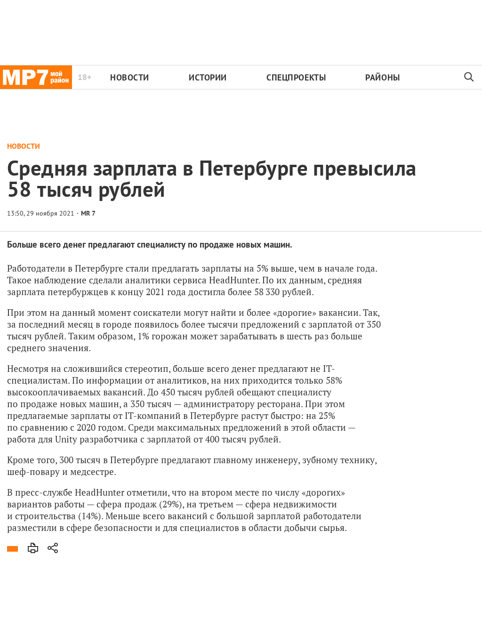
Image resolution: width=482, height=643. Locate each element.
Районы (382, 77)
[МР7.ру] (36, 77)
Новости (129, 77)
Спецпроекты (296, 77)
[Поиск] (469, 77)
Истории (208, 77)
